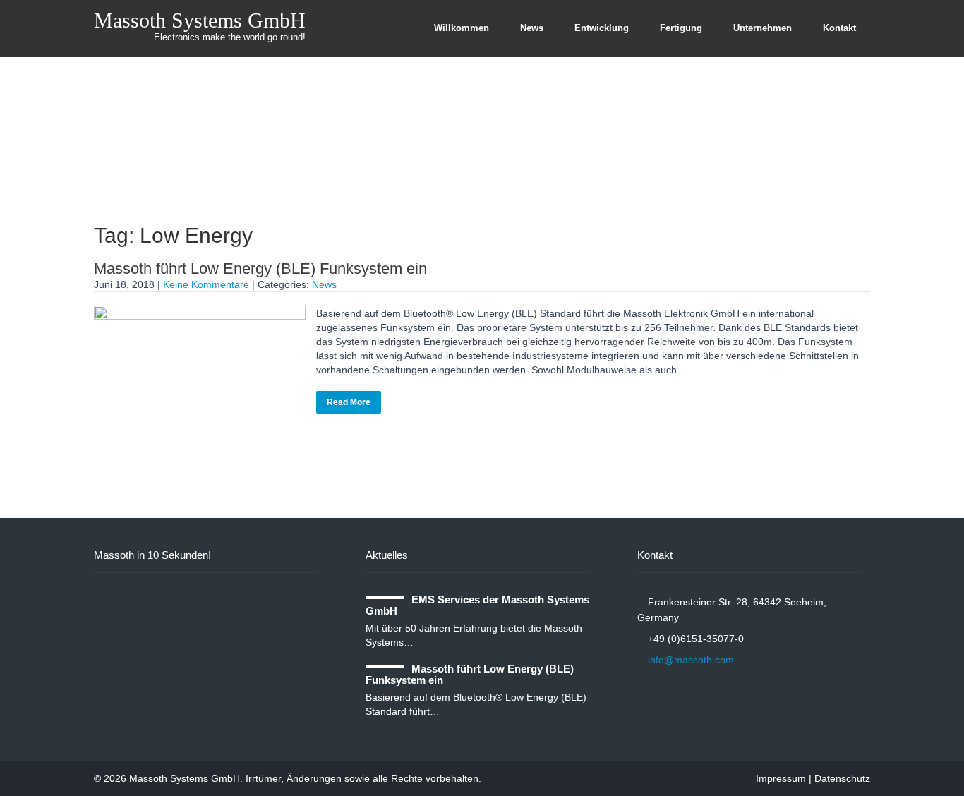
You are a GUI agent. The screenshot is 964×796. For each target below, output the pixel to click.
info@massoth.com (691, 659)
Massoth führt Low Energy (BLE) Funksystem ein (260, 268)
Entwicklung (601, 28)
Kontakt (839, 28)
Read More (348, 402)
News (531, 28)
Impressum (781, 778)
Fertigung (681, 28)
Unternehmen (762, 28)
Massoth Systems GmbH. (187, 778)
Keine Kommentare (206, 284)
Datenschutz (842, 778)
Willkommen (461, 28)
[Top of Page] (923, 758)
